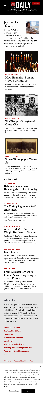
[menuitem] (36, 3)
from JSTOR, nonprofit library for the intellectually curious (21, 11)
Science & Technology (12, 226)
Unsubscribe (9, 340)
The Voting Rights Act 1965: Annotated (20, 209)
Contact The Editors (12, 330)
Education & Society (13, 75)
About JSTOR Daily (12, 327)
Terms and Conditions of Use (23, 361)
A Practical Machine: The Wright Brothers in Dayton (20, 231)
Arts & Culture (9, 183)
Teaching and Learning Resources (18, 347)
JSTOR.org (7, 361)
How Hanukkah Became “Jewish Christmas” (19, 80)
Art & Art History (11, 156)
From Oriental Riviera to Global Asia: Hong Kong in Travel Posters (20, 275)
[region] (21, 379)
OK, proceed (28, 391)
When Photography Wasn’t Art (21, 162)
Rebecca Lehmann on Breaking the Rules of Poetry (20, 188)
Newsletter (36, 3)
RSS (5, 354)
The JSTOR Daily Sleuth (14, 344)
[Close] (40, 366)
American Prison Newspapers (16, 350)
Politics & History (12, 118)
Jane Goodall (11, 252)
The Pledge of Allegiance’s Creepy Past (20, 124)
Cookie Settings (14, 391)
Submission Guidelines (13, 337)
